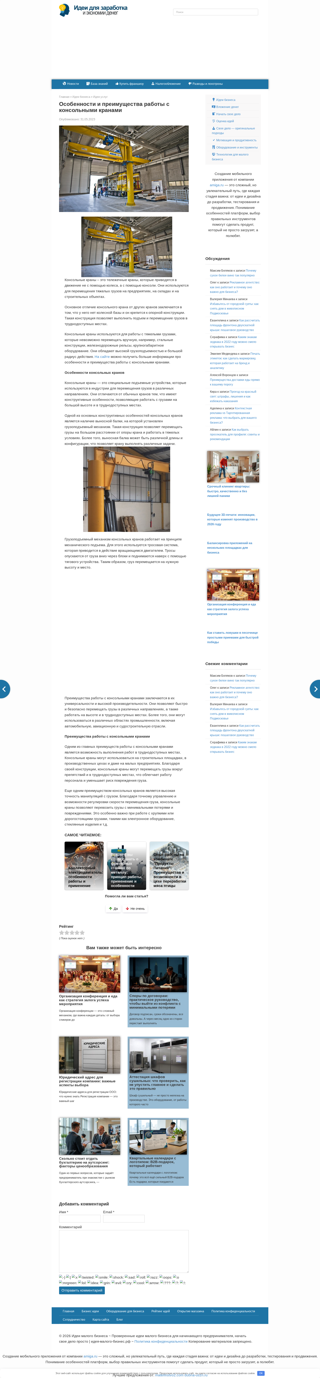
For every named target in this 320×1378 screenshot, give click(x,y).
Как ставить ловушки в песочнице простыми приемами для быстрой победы (233, 637)
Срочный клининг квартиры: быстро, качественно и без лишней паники (228, 491)
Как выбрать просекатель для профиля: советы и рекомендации (235, 434)
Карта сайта (101, 1319)
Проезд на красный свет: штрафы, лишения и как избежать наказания (233, 396)
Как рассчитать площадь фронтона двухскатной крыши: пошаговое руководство (235, 325)
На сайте (102, 357)
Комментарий (70, 1227)
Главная (68, 1311)
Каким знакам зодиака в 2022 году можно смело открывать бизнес (233, 341)
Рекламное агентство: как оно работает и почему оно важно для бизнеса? (235, 287)
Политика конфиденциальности (233, 1311)
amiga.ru (217, 185)
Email (108, 1212)
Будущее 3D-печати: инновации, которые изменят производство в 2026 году (232, 519)
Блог (119, 1319)
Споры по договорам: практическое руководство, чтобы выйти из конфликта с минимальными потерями (155, 1001)
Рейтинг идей (160, 1311)
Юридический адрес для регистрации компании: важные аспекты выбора (87, 1081)
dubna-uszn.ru (196, 1375)
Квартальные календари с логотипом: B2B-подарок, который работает (152, 1162)
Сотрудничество (74, 1319)
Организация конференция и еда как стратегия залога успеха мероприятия (88, 1000)
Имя (63, 1212)
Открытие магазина (190, 1311)
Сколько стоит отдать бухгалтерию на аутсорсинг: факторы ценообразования (84, 1162)
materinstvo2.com (169, 1375)
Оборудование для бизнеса (125, 1311)
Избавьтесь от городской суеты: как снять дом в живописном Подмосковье (234, 308)
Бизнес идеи (90, 1311)
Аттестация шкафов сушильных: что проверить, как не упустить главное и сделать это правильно (157, 1082)
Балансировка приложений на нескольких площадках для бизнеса (229, 548)
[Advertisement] (160, 52)
